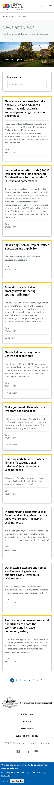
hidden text (27, 129)
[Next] (42, 680)
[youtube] (36, 751)
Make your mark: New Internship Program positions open (25, 409)
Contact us (27, 714)
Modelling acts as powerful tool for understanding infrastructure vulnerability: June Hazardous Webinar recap (26, 517)
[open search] (41, 6)
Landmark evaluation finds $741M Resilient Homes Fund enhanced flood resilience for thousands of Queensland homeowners (27, 175)
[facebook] (18, 751)
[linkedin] (27, 751)
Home (5, 16)
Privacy (27, 721)
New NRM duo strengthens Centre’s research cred (22, 354)
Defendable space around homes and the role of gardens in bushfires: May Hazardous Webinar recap (25, 573)
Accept (6, 781)
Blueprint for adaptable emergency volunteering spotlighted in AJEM (20, 291)
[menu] (50, 6)
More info (5, 775)
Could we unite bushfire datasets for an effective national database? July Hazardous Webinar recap (26, 464)
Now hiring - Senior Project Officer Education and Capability (27, 246)
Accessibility (27, 728)
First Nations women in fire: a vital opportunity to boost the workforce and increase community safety (27, 625)
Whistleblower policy (27, 735)
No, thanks (17, 781)
